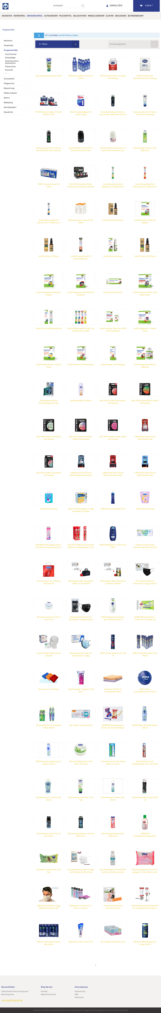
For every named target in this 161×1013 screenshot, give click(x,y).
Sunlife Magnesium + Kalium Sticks (145, 329)
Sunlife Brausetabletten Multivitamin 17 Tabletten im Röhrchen (145, 185)
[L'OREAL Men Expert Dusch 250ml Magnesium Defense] (81, 461)
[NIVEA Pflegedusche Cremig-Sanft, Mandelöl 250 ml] (113, 605)
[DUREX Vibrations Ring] (145, 497)
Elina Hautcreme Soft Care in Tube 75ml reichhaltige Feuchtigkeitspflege (145, 113)
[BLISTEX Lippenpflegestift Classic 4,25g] (81, 100)
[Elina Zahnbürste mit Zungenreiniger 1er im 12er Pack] (145, 750)
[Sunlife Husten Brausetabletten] (49, 317)
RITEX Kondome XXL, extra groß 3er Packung (113, 77)
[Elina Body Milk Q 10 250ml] (81, 389)
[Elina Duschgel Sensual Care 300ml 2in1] (113, 822)
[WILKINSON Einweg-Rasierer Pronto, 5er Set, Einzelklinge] (113, 713)
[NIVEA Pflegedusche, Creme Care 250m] (113, 533)
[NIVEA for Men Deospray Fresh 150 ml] (145, 641)
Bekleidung (8, 103)
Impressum (79, 997)
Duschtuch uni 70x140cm (48, 689)
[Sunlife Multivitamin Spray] (113, 208)
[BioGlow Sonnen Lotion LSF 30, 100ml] (81, 208)
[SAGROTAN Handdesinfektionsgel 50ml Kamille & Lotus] (145, 822)
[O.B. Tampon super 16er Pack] (81, 713)
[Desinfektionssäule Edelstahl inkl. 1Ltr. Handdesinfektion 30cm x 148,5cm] (145, 894)
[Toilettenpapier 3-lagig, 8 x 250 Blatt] (81, 677)
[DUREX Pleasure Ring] (49, 497)
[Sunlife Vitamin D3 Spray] (49, 244)
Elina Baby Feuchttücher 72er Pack (49, 871)
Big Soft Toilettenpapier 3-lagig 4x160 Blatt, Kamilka (81, 510)
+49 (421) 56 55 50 (12, 1000)
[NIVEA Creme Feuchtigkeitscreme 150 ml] (145, 677)
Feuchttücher (11, 54)
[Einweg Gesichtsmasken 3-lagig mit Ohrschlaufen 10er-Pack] (81, 858)
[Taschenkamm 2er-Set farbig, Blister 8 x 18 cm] (113, 750)
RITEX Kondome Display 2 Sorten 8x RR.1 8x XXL (48, 113)
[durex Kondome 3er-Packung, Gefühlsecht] (49, 569)
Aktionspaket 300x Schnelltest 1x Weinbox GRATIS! (113, 582)
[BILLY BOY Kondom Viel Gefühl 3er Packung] (49, 425)
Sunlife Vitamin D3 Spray (49, 256)
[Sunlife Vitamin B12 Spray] (145, 244)
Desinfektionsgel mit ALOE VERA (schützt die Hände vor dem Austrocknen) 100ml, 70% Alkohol (113, 871)
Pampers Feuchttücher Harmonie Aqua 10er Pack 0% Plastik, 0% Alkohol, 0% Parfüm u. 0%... (145, 546)
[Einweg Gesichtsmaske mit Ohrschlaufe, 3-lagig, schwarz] (81, 605)
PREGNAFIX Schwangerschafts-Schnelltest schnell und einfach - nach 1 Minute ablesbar (48, 546)
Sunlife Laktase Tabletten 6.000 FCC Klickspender (113, 329)
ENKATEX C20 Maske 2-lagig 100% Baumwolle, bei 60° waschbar (48, 907)
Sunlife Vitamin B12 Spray (145, 256)
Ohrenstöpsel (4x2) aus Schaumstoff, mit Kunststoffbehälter (113, 907)
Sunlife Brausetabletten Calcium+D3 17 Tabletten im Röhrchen (48, 221)
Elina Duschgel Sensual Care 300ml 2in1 (113, 835)
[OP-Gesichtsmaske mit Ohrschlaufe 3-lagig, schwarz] (145, 569)
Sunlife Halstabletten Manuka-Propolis (48, 293)
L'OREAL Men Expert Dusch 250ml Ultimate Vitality (113, 474)
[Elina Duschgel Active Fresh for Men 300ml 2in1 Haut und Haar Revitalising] (49, 136)
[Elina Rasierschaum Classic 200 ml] (145, 786)
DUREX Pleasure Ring (48, 509)
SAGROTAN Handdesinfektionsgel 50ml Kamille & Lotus (145, 835)
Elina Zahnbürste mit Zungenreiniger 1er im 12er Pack (145, 762)
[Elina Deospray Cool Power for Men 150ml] (49, 822)
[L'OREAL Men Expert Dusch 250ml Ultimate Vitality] (113, 461)
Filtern (44, 44)
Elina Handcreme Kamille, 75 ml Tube (80, 798)
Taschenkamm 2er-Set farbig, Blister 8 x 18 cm (113, 762)
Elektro (7, 98)
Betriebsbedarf (10, 107)
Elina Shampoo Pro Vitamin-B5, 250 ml (49, 798)
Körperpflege (10, 58)
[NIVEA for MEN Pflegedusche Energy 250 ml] (145, 930)
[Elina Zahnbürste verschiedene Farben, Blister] (49, 713)
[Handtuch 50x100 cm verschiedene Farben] (113, 677)
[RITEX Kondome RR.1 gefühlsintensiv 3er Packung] (145, 64)
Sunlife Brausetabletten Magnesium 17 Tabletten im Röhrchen (113, 185)
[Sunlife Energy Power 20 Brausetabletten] (81, 244)
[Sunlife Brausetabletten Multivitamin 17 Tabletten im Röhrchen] (145, 172)
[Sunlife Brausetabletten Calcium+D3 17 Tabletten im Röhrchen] (49, 208)
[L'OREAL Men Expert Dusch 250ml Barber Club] (145, 425)
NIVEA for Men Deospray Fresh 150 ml (145, 654)
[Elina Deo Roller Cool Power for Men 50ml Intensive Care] (81, 136)
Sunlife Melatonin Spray (113, 256)
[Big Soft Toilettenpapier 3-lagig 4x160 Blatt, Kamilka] (81, 497)
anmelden (54, 35)
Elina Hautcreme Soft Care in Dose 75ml (49, 618)
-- (6, 73)
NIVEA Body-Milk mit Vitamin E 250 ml (81, 77)
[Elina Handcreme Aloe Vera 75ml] (49, 64)
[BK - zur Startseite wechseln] (5, 6)
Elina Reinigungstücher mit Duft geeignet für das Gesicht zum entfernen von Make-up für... (145, 871)
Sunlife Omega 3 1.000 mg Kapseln (145, 221)
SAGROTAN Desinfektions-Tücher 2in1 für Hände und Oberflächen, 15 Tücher (145, 618)
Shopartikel (8, 45)
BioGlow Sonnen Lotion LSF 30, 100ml (80, 221)
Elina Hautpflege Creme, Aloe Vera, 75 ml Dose (80, 762)
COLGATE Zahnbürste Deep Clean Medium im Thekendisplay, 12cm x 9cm (80, 546)
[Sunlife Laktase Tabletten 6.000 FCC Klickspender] (113, 317)
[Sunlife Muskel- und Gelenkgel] (113, 353)
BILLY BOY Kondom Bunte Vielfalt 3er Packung (145, 402)
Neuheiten (8, 41)
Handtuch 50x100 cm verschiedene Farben (113, 690)
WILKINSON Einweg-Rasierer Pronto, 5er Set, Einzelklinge (113, 726)
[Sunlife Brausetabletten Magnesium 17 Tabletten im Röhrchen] (113, 172)
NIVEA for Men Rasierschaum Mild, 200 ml (48, 943)
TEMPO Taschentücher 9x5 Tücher (49, 185)
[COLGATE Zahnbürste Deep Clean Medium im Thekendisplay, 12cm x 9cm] (81, 533)
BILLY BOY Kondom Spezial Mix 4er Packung (49, 474)
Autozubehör (9, 79)
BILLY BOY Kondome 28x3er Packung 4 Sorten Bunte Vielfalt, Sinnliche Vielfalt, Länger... (80, 185)
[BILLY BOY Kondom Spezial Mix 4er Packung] (49, 461)
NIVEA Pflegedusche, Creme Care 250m (113, 546)
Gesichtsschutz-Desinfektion (12, 62)
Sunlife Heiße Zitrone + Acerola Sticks (48, 366)
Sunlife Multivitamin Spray (113, 220)
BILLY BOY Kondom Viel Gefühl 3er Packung (49, 438)
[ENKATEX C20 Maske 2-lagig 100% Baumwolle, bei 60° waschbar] (49, 894)
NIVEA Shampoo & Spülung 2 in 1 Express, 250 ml (49, 762)
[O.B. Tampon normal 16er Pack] (113, 930)
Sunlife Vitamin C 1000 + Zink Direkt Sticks (145, 293)
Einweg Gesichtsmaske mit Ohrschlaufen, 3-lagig (81, 654)
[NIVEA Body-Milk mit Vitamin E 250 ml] (81, 64)
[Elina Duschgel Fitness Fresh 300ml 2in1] (145, 136)
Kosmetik (9, 70)
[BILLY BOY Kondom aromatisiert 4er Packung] (113, 389)
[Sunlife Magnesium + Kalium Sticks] (145, 317)
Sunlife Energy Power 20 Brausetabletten (81, 257)
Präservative (10, 67)
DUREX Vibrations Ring (145, 509)
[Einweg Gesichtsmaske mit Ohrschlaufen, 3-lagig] (81, 641)
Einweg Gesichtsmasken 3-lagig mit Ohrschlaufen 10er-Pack (81, 871)
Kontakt (44, 991)
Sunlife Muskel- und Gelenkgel (113, 365)
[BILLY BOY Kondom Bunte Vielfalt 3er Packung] (145, 389)
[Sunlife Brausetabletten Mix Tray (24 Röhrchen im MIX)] (81, 317)
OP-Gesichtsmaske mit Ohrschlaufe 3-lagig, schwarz (145, 582)
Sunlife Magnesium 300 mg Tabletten (145, 366)
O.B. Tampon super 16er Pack (80, 725)
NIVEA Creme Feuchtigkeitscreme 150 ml (145, 690)
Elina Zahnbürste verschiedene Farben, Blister (48, 726)
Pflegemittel (9, 83)
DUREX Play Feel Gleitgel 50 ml (112, 509)
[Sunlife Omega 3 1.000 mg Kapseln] (145, 208)
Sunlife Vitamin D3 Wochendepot (80, 365)
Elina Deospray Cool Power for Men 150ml (49, 835)
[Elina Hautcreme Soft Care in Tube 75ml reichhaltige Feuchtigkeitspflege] (145, 100)
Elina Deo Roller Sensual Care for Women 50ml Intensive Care (113, 149)
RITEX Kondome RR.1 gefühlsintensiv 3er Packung (145, 77)
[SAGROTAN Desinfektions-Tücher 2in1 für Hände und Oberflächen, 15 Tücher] (145, 605)
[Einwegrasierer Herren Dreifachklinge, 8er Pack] (49, 389)
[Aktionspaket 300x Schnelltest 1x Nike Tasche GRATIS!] (81, 569)
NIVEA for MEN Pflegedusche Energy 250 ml (145, 943)
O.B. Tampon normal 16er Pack (113, 942)
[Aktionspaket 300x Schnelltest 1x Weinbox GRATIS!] (113, 569)
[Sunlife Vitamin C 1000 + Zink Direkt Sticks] (145, 280)
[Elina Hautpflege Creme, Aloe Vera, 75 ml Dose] (81, 750)
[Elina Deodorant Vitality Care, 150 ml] (113, 786)
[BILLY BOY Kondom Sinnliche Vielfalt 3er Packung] (81, 425)
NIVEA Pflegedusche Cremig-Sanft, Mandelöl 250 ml (113, 618)
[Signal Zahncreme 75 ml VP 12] (81, 930)
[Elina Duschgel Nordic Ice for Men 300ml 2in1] (81, 822)
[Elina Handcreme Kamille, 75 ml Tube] (81, 786)
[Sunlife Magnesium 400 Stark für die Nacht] (81, 280)
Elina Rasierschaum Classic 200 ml (145, 798)
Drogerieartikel (11, 50)
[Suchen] (82, 5)
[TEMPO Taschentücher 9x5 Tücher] (49, 172)
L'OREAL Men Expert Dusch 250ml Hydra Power (145, 474)
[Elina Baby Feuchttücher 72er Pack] (49, 858)
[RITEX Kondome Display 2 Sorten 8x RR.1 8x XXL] (49, 100)
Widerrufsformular (48, 994)
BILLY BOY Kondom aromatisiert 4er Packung (113, 402)
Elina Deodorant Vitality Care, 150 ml (113, 798)
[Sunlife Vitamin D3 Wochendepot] (81, 353)
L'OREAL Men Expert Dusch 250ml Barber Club (145, 438)
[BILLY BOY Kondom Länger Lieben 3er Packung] (113, 425)
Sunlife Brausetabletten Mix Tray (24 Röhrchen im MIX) (80, 329)
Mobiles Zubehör (10, 93)
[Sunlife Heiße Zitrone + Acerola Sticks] (49, 353)
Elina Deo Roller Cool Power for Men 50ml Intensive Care (81, 149)
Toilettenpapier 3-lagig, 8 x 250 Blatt (81, 690)
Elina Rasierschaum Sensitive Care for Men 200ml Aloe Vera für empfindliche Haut (112, 113)
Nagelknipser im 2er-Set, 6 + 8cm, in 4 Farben (80, 907)
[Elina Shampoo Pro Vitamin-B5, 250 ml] (49, 786)
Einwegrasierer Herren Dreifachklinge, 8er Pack (49, 402)
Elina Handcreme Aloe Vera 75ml (49, 76)
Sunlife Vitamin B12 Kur (112, 292)
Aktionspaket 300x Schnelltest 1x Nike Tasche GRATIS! (81, 582)
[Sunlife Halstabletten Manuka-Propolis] (49, 280)
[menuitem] (68, 5)
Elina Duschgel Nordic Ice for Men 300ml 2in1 (81, 835)
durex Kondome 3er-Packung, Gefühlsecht (49, 582)
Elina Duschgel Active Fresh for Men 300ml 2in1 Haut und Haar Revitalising (48, 149)
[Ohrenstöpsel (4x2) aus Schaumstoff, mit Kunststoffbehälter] (113, 894)
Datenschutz (80, 991)
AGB (76, 994)
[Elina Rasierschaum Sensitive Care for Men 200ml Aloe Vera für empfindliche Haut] (113, 100)
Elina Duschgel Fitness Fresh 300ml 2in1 (145, 149)
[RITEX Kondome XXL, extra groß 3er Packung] (113, 64)
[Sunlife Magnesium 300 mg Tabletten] (145, 353)
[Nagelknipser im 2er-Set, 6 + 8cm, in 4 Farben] (81, 894)
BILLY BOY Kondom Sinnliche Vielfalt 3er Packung (80, 438)
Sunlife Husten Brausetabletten (49, 328)
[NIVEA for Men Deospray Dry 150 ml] (113, 641)
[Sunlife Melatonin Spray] (113, 244)
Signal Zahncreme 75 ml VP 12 (81, 942)
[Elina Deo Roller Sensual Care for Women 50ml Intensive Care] (113, 136)
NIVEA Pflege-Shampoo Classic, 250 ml (145, 726)
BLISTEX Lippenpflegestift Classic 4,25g (81, 113)
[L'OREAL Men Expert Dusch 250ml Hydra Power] (145, 461)
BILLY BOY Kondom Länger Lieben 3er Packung (113, 438)
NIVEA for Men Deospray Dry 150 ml (113, 654)
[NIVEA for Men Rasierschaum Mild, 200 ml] (49, 930)
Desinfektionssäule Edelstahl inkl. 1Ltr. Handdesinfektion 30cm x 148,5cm (145, 907)
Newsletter (8, 112)
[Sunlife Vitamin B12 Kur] (113, 280)
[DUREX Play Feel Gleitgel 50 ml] (113, 497)
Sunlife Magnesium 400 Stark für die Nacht (80, 293)
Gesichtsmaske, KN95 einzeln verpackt (49, 654)
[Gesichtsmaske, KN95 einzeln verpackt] (49, 641)
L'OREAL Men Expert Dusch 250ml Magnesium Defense (81, 474)
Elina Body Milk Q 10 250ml (80, 401)
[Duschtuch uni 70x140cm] (49, 677)
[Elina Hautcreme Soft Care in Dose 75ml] (49, 605)
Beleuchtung (9, 88)
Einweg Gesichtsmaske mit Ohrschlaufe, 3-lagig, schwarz (81, 618)
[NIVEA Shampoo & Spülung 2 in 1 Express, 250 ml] (49, 750)
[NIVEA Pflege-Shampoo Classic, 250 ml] (145, 713)
